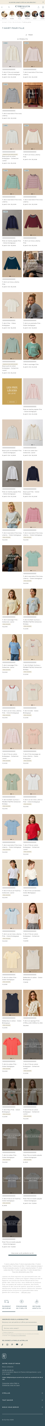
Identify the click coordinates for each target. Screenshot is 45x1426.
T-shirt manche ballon (28, 1268)
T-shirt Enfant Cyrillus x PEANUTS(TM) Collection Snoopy (32, 622)
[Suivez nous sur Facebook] (2, 1345)
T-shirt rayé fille (20, 1270)
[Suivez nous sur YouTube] (17, 1344)
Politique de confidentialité (18, 1335)
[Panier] (43, 7)
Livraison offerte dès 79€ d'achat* (23, 2)
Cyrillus (6, 1393)
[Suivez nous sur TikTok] (22, 1344)
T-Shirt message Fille (31, 364)
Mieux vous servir (10, 1407)
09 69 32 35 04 (8, 1370)
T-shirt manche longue (34, 1266)
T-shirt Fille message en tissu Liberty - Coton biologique (32, 756)
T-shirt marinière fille (27, 1264)
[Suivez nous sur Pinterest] (12, 1344)
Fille (9, 22)
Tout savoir (7, 1400)
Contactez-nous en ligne (11, 1385)
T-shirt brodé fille (34, 1270)
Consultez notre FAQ (9, 1383)
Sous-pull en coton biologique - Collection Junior (10, 158)
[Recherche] (9, 7)
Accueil (4, 22)
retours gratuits (36, 1307)
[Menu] (2, 7)
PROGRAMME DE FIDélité (21, 1307)
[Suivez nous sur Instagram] (7, 1344)
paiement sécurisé (6, 1307)
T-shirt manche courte (11, 1268)
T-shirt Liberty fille (11, 1264)
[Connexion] (38, 7)
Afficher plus (26, 1292)
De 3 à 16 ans (17, 22)
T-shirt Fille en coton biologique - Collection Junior (10, 756)
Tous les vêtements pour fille (22, 1272)
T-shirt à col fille (18, 1266)
